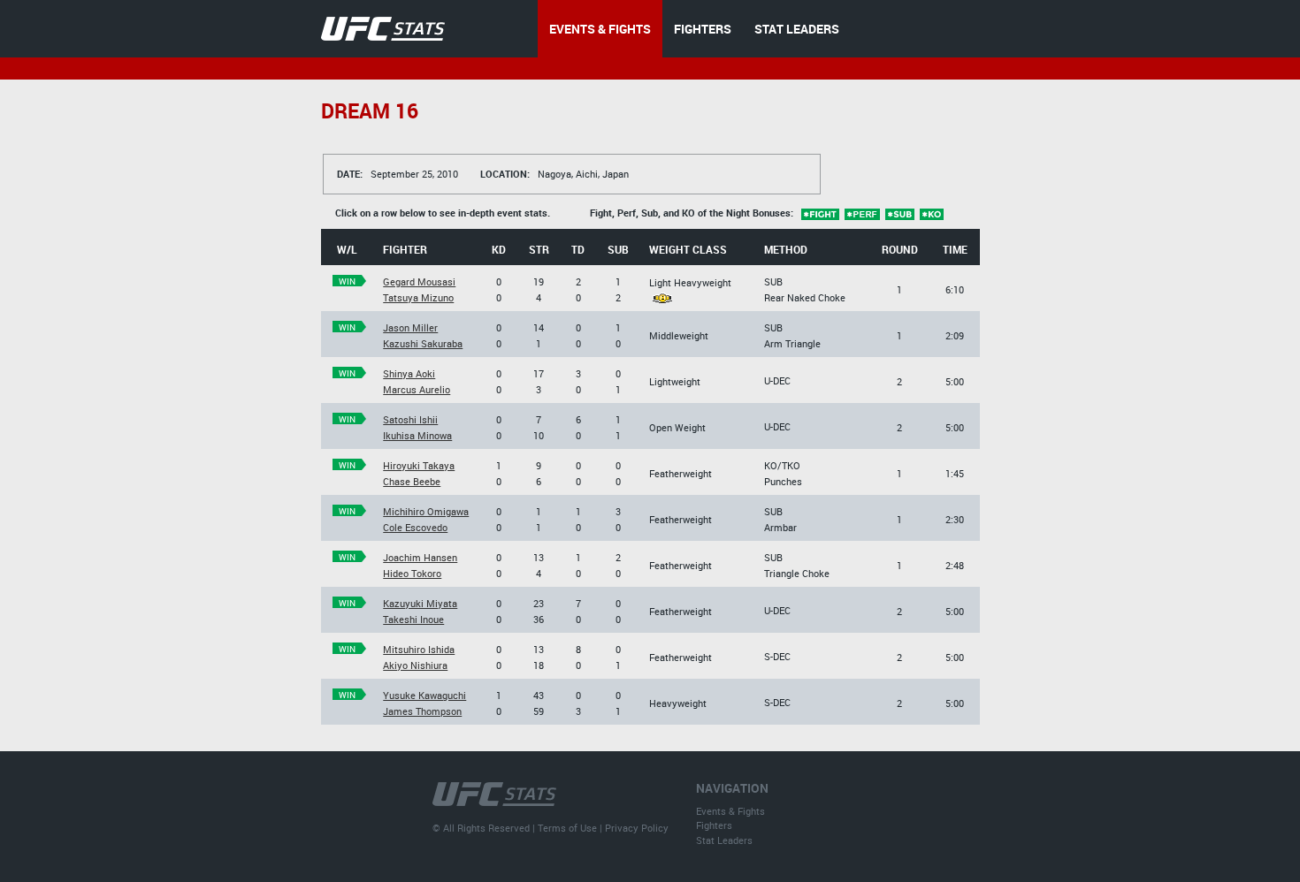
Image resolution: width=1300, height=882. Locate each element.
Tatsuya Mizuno (418, 297)
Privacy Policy (637, 827)
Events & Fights (730, 810)
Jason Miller (410, 327)
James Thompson (422, 711)
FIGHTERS (702, 28)
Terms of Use (567, 827)
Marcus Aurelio (416, 389)
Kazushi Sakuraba (423, 343)
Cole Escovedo (415, 527)
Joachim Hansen (420, 557)
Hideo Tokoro (412, 573)
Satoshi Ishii (410, 419)
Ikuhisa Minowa (417, 435)
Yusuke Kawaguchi (424, 695)
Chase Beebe (411, 481)
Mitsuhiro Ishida (419, 649)
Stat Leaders (724, 840)
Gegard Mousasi (419, 281)
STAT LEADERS (796, 28)
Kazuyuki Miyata (420, 603)
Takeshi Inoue (413, 619)
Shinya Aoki (409, 373)
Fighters (714, 825)
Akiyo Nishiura (415, 665)
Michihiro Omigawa (426, 511)
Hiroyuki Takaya (419, 465)
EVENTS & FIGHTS (600, 28)
